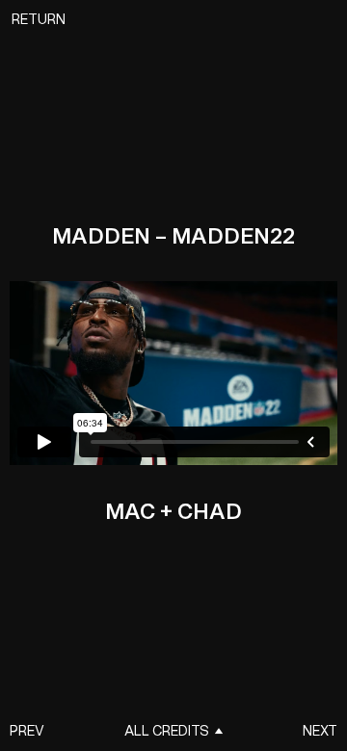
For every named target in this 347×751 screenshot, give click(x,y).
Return (39, 20)
